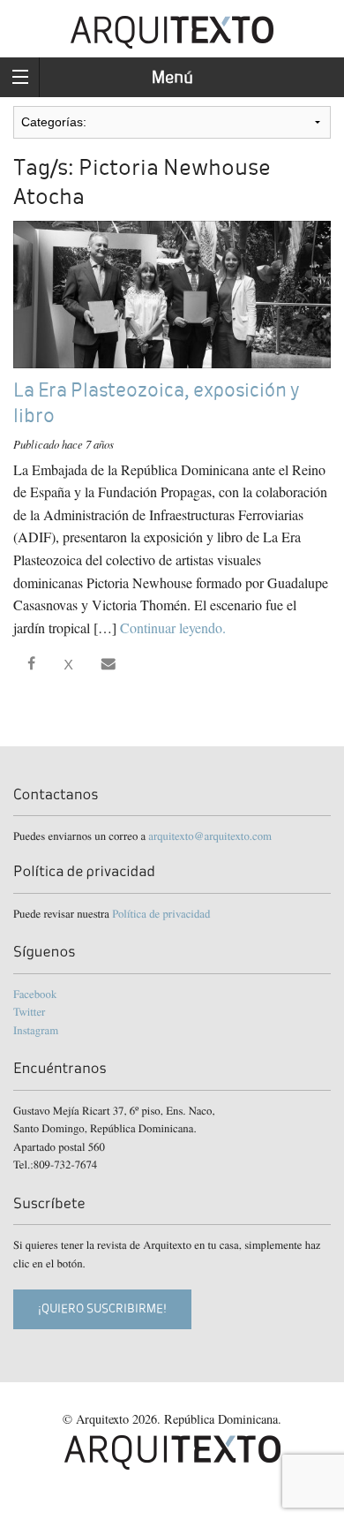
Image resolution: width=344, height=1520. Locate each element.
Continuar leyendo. (173, 627)
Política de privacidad (161, 913)
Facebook (34, 994)
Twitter (29, 1011)
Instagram (35, 1030)
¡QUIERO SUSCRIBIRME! (102, 1308)
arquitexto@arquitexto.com (210, 835)
